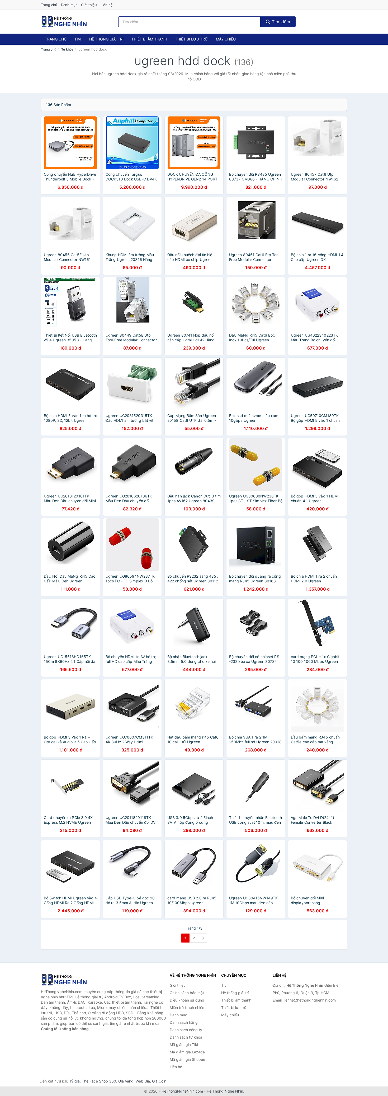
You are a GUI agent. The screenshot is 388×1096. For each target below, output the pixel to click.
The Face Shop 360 (99, 1081)
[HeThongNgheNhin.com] (64, 21)
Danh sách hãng (184, 1022)
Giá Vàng (126, 1081)
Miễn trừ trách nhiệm (187, 1007)
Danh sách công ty (186, 1029)
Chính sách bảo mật (187, 992)
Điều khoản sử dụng (187, 1000)
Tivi (77, 39)
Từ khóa (67, 49)
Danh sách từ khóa (186, 1037)
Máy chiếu (226, 39)
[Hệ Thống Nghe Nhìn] (67, 979)
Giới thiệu (89, 5)
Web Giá (143, 1081)
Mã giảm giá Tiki (184, 1044)
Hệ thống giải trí (106, 39)
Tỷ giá (74, 1081)
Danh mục (69, 5)
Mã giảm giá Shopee (187, 1059)
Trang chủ (49, 5)
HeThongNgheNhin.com (182, 1091)
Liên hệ (107, 5)
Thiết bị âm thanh (149, 39)
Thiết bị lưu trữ (191, 39)
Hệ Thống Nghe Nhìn (225, 1091)
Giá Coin (159, 1081)
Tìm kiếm (280, 21)
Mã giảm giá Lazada (187, 1052)
